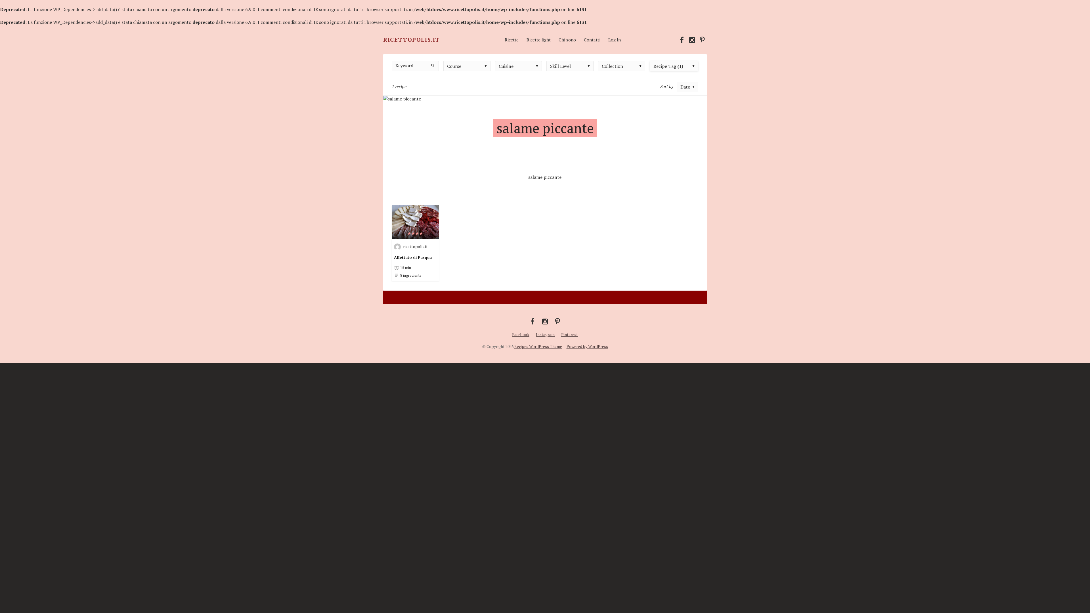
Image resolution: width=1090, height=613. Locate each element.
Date (685, 87)
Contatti (592, 40)
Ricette (512, 40)
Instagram (545, 334)
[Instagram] (692, 39)
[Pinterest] (702, 39)
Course (454, 66)
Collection (612, 66)
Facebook (520, 334)
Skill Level (560, 66)
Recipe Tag (668, 66)
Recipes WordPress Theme (538, 346)
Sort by (666, 86)
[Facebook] (681, 39)
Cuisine (506, 66)
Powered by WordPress (587, 346)
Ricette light (539, 40)
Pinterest (569, 334)
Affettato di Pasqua (413, 257)
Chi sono (567, 40)
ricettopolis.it (415, 246)
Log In (614, 40)
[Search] (433, 65)
